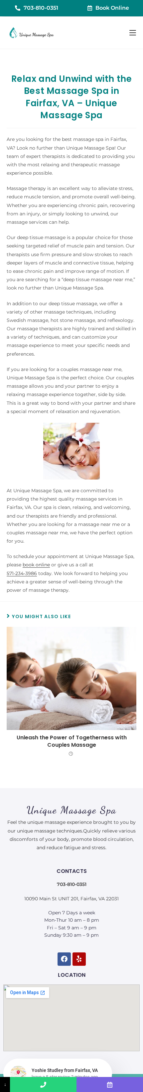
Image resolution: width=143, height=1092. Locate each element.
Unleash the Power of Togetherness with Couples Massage (72, 741)
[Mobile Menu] (132, 33)
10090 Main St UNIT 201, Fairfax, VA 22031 (71, 899)
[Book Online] (109, 1084)
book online (36, 565)
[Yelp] (79, 959)
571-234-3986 (22, 573)
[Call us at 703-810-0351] (43, 1084)
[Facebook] (64, 959)
